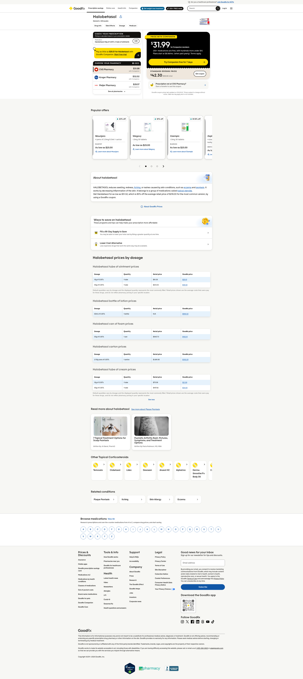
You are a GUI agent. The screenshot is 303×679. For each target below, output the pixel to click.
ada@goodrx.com (216, 648)
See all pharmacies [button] (115, 91)
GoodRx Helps (134, 589)
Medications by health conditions (86, 580)
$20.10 (184, 279)
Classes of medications (87, 586)
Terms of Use (160, 565)
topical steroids (184, 190)
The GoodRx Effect (136, 584)
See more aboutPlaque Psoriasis (145, 409)
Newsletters (108, 587)
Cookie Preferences (162, 578)
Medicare (132, 26)
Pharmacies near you (112, 561)
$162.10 (185, 337)
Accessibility (134, 561)
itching (137, 187)
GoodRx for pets (84, 598)
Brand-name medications (87, 594)
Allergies (107, 591)
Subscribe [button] (212, 588)
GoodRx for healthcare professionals (112, 566)
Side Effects (110, 26)
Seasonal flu (108, 604)
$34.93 (184, 388)
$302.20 (185, 359)
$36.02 (184, 285)
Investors (132, 597)
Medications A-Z (84, 575)
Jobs (131, 593)
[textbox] (203, 563)
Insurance (82, 560)
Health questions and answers (115, 608)
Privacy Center (160, 561)
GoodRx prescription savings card (89, 569)
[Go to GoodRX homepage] (77, 8)
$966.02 (185, 314)
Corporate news (135, 601)
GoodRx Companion (85, 603)
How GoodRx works (111, 557)
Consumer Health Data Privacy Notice (164, 583)
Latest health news (111, 578)
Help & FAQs (134, 557)
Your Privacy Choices (163, 589)
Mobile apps (82, 564)
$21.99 (184, 382)
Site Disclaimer (160, 570)
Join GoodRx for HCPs (225, 2)
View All (111, 519)
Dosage (122, 26)
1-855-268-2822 (202, 648)
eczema (187, 187)
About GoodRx (134, 572)
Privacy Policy (160, 557)
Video (106, 582)
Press (131, 576)
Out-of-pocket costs (85, 590)
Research (133, 580)
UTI (105, 595)
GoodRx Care (83, 607)
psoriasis (200, 187)
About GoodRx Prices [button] (153, 206)
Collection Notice (161, 574)
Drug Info (97, 26)
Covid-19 (107, 599)
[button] (152, 8)
